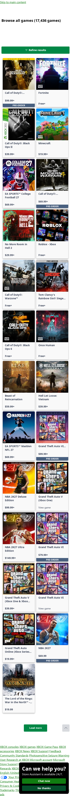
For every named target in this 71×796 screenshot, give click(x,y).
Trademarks (7, 790)
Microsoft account (41, 760)
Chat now (44, 781)
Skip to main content (13, 2)
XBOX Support (40, 751)
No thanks (44, 788)
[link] (19, 82)
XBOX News (22, 751)
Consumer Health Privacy (16, 781)
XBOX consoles (9, 747)
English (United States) (14, 773)
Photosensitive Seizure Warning (49, 755)
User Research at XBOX (15, 760)
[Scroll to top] (66, 728)
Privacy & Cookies (11, 786)
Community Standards (14, 755)
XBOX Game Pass (47, 747)
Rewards (5, 768)
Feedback (55, 751)
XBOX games (27, 747)
